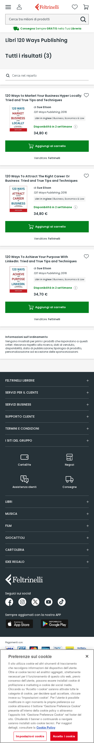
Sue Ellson (44, 107)
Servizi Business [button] (18, 404)
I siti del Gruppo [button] (18, 440)
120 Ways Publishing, (47, 112)
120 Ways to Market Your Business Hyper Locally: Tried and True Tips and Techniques (43, 97)
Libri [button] (8, 501)
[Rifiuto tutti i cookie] (87, 656)
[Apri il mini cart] (86, 7)
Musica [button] (11, 513)
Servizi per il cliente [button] (21, 392)
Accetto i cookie (64, 736)
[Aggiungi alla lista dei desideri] (86, 95)
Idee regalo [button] (14, 562)
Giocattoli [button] (15, 538)
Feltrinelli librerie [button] (20, 380)
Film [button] (8, 526)
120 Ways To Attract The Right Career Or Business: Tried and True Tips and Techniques (41, 178)
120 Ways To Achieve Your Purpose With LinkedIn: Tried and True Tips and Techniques (41, 259)
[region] (47, 696)
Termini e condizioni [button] (22, 428)
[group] (47, 28)
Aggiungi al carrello (50, 146)
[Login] (19, 6)
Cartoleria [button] (14, 550)
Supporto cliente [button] (20, 416)
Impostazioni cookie (30, 736)
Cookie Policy (46, 727)
